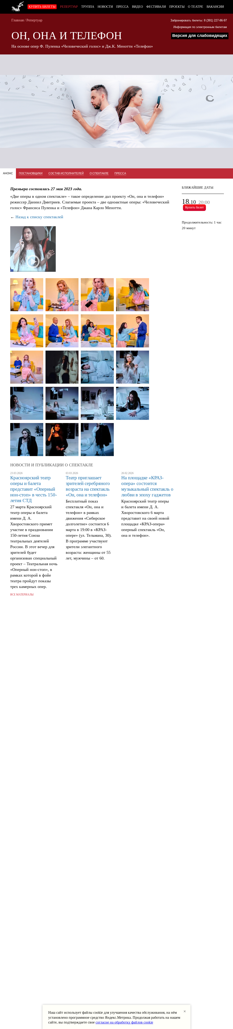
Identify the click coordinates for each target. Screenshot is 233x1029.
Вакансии (215, 6)
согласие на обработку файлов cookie (124, 1022)
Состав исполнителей (66, 173)
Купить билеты (42, 6)
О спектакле (99, 173)
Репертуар (69, 6)
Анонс (8, 173)
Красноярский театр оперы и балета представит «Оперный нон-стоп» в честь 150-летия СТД (33, 489)
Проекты (177, 6)
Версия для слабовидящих (199, 35)
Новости (105, 6)
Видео (137, 6)
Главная (17, 20)
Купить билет (194, 207)
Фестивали (156, 6)
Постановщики (31, 173)
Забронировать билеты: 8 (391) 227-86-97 (198, 20)
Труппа (87, 6)
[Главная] (17, 5)
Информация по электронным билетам (200, 27)
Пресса (122, 6)
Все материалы (21, 594)
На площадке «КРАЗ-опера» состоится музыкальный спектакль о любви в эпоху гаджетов (147, 486)
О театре (195, 6)
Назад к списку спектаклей (39, 217)
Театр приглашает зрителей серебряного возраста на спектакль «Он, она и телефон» (88, 486)
